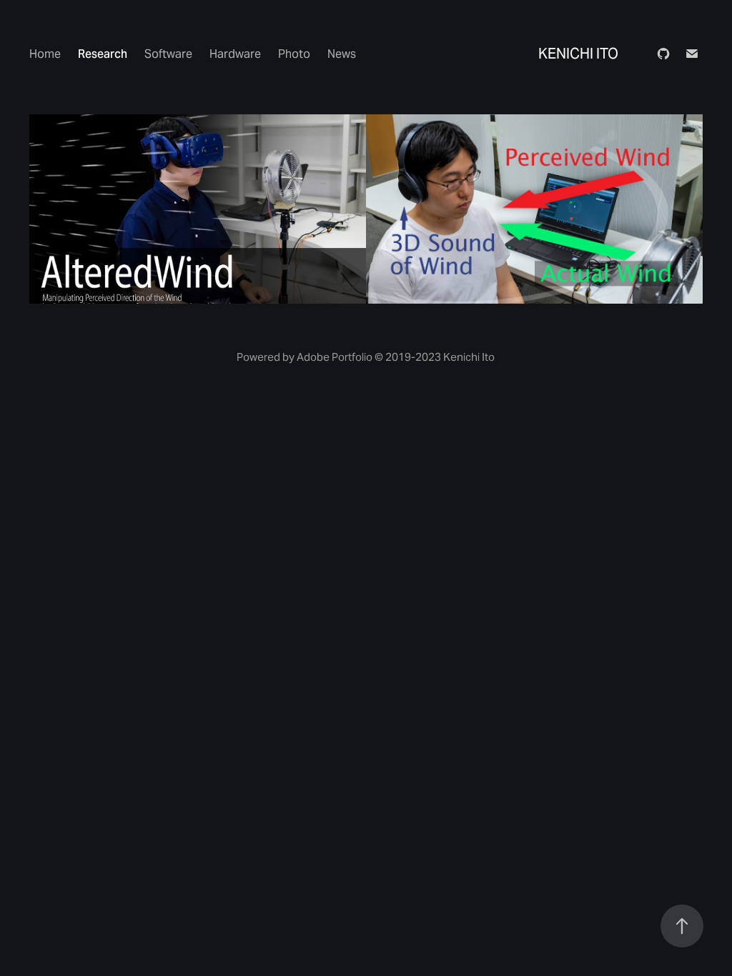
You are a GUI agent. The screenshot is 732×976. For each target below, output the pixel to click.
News (341, 53)
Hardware (235, 53)
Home (45, 53)
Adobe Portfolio (334, 357)
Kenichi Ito (578, 53)
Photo (294, 53)
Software (168, 53)
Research (102, 53)
